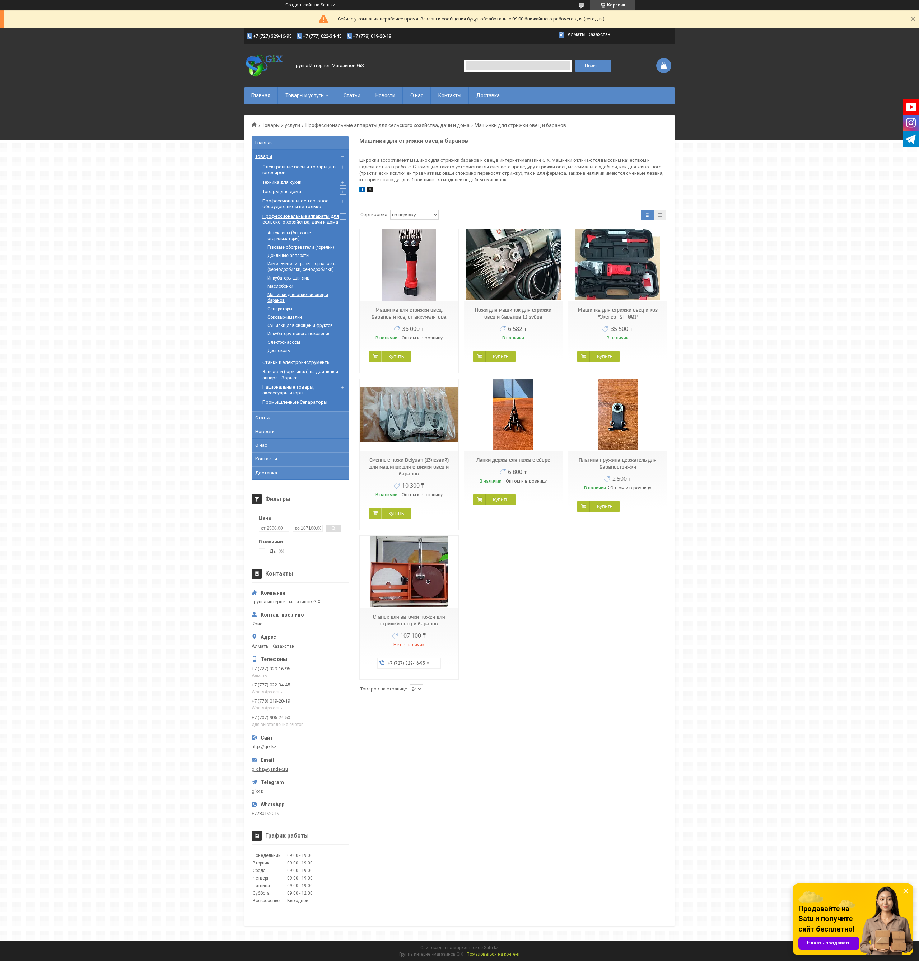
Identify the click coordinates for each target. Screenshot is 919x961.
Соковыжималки (284, 317)
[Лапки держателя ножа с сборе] (513, 415)
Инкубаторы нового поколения (299, 333)
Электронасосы (283, 342)
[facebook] (362, 190)
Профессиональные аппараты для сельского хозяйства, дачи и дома (387, 125)
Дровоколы (279, 350)
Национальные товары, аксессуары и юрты (288, 389)
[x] (370, 190)
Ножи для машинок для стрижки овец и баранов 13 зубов (513, 313)
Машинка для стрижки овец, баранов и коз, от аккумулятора (409, 313)
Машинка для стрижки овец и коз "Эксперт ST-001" (618, 313)
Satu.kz (491, 947)
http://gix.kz (264, 746)
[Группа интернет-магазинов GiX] (264, 66)
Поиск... (593, 66)
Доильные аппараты (288, 255)
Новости (385, 95)
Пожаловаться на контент (493, 954)
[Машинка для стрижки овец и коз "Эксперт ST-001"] (617, 265)
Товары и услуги (304, 95)
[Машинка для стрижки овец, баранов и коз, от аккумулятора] (409, 265)
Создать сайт (299, 5)
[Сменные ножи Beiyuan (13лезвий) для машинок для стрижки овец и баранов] (409, 415)
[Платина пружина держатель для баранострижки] (617, 415)
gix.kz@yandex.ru (270, 769)
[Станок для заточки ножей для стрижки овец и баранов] (409, 572)
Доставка (488, 95)
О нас (416, 95)
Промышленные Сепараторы (294, 402)
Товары (263, 156)
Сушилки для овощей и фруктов (300, 325)
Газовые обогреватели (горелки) (300, 247)
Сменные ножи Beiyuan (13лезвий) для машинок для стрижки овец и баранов (409, 467)
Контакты (449, 95)
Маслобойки (280, 286)
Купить (396, 356)
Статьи (352, 95)
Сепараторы (279, 308)
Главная (260, 95)
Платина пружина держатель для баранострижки (618, 463)
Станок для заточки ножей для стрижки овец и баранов (409, 620)
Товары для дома (281, 191)
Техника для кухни (282, 182)
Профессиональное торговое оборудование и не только (295, 203)
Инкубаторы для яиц (288, 278)
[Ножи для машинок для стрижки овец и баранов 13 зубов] (513, 265)
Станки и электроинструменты (296, 362)
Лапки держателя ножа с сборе (513, 460)
